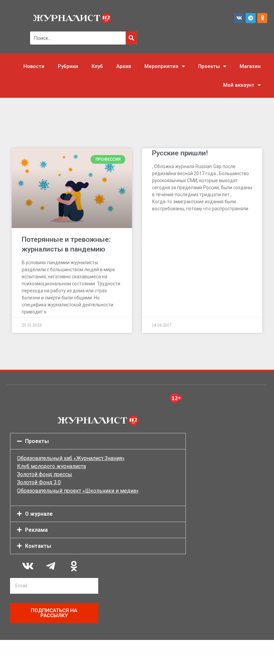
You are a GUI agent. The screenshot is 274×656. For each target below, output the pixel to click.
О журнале (39, 514)
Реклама (36, 530)
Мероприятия (161, 66)
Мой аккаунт (238, 85)
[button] (97, 441)
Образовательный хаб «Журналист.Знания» (71, 458)
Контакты (38, 546)
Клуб (97, 66)
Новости (33, 66)
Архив (123, 66)
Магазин (250, 66)
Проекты (209, 66)
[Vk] (239, 18)
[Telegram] (251, 18)
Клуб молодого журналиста (51, 466)
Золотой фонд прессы (44, 474)
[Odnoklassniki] (262, 18)
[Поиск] (131, 38)
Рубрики (68, 66)
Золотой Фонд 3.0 (39, 482)
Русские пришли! (180, 153)
